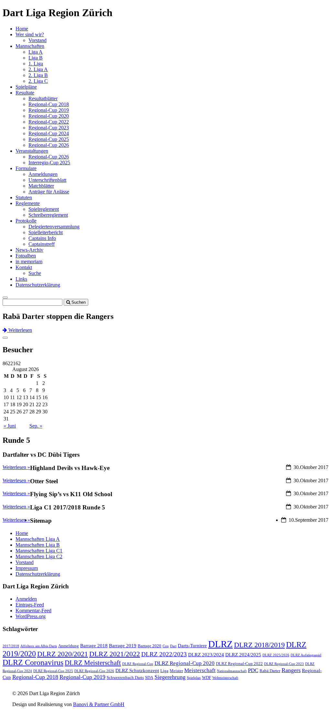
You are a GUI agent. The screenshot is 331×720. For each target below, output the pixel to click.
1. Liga (35, 63)
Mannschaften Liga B (38, 545)
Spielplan (194, 678)
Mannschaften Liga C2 (39, 556)
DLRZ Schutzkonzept (137, 670)
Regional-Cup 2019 (48, 110)
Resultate (25, 92)
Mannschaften (30, 46)
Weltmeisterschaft (225, 678)
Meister (176, 670)
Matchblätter (41, 186)
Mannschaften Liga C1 (39, 550)
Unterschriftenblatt (47, 180)
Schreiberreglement (48, 215)
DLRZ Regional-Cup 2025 (53, 671)
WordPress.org (31, 616)
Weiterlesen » (16, 520)
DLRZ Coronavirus (33, 662)
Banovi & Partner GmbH (98, 704)
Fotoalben (26, 255)
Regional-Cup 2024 (48, 133)
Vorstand (37, 40)
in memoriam (29, 261)
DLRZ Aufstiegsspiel (306, 655)
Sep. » (35, 426)
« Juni (10, 426)
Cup (166, 646)
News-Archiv (29, 250)
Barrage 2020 (149, 645)
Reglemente (28, 203)
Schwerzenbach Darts (125, 677)
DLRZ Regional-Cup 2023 (284, 664)
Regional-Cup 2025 (48, 139)
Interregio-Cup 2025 (49, 162)
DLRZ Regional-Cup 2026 (94, 671)
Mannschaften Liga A (38, 539)
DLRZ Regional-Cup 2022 (239, 663)
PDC (253, 670)
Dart (173, 646)
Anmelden (26, 599)
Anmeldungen (43, 174)
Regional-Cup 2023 (48, 127)
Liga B (35, 57)
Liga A (35, 52)
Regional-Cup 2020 (48, 116)
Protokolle (26, 221)
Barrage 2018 (94, 645)
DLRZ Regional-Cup (137, 664)
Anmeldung (68, 645)
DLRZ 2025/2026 (275, 655)
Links (21, 279)
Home (22, 28)
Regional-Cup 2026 (48, 145)
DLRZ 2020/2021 (62, 654)
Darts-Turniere (192, 645)
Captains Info (42, 238)
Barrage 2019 (122, 645)
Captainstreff (41, 244)
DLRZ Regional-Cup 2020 (185, 663)
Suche (34, 273)
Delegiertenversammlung (54, 226)
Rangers (291, 670)
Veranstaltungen (32, 151)
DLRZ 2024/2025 (243, 654)
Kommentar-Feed (33, 610)
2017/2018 (11, 646)
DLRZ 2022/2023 (164, 654)
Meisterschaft (200, 670)
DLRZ (220, 644)
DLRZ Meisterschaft (93, 663)
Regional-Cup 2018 (48, 104)
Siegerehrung (170, 677)
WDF (206, 677)
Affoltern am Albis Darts (38, 646)
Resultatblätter (43, 98)
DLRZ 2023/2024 (206, 654)
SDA (149, 677)
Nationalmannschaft (232, 671)
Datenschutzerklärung (38, 285)
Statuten (24, 197)
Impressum (27, 568)
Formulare (26, 168)
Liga (164, 670)
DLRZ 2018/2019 (259, 645)
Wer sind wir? (30, 34)
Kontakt (24, 267)
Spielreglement (43, 209)
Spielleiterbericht (45, 232)
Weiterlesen (19, 330)
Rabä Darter (270, 670)
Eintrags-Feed (30, 604)
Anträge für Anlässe (48, 191)
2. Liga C (38, 81)
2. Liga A (38, 69)
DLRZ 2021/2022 (114, 654)
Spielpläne (26, 87)
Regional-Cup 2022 (48, 122)
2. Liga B (38, 75)
